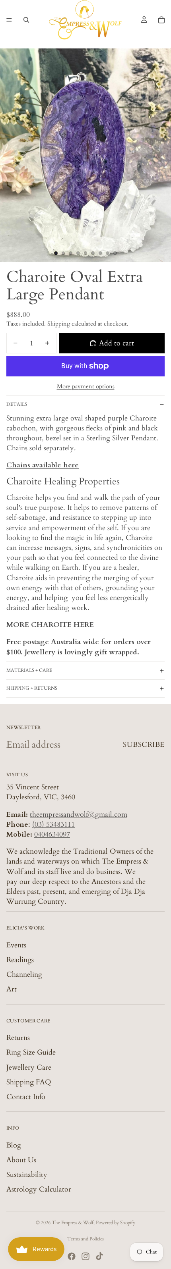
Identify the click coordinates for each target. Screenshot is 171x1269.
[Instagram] (85, 1256)
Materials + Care (29, 670)
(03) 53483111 (53, 824)
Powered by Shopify (115, 1222)
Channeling (24, 975)
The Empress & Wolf (72, 1222)
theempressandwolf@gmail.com (78, 814)
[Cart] (161, 20)
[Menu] (9, 20)
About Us (21, 1160)
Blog (13, 1145)
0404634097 (52, 834)
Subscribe (144, 745)
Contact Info (25, 1097)
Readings (20, 960)
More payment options (86, 386)
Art (11, 989)
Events (16, 945)
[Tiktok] (99, 1256)
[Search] (26, 20)
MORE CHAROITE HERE (50, 625)
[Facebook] (71, 1256)
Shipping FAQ (28, 1082)
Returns (18, 1038)
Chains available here (42, 465)
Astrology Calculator (38, 1189)
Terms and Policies (85, 1239)
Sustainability (26, 1175)
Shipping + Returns (31, 688)
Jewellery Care (28, 1067)
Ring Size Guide (31, 1052)
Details (16, 404)
